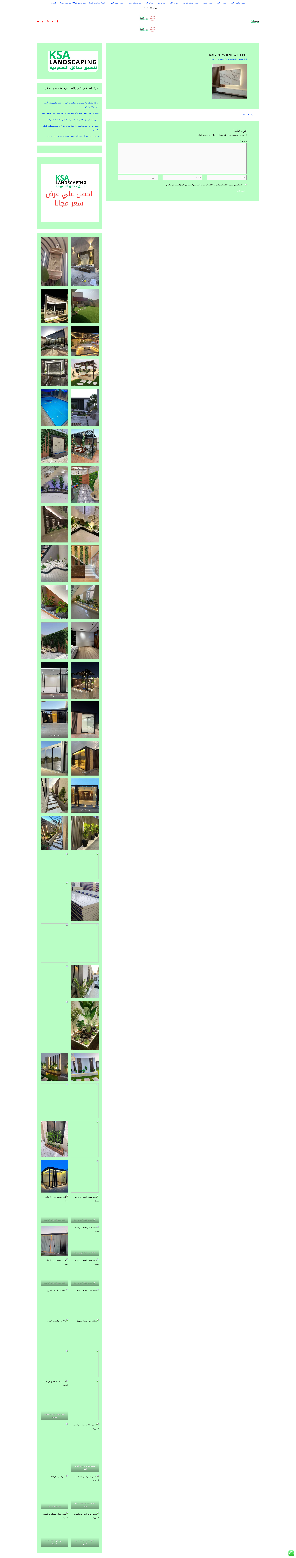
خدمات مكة (149, 3)
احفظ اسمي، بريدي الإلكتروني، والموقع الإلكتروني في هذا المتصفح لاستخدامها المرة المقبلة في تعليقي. (205, 185)
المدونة (53, 3)
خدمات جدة (161, 3)
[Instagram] (48, 21)
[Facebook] (57, 21)
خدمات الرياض (222, 3)
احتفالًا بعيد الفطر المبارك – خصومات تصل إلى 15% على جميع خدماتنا (82, 3)
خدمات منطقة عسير (135, 3)
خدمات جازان (174, 3)
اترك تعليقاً (243, 59)
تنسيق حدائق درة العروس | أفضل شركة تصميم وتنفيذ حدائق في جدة (73, 136)
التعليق (243, 141)
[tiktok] (43, 21)
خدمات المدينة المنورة (116, 3)
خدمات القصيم (208, 3)
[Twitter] (53, 21)
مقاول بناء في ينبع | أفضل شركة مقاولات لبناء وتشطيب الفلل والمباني (72, 119)
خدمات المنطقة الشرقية (191, 3)
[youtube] (38, 21)
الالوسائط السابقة (251, 115)
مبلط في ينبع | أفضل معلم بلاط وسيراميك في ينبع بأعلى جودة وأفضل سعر (70, 113)
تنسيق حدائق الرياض (238, 3)
